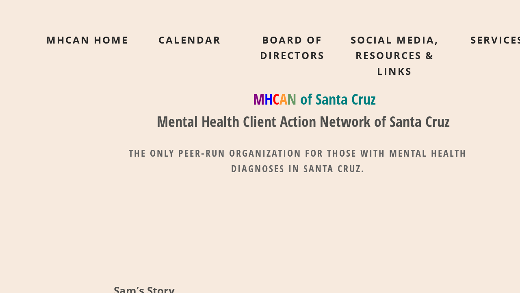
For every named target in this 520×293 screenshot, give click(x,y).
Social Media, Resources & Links (395, 55)
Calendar (189, 39)
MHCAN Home (87, 39)
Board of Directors (292, 47)
